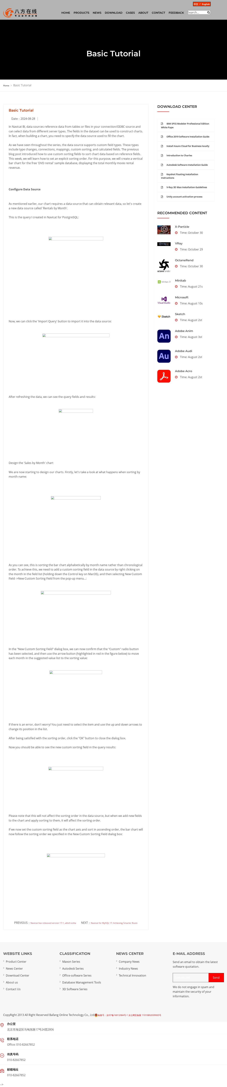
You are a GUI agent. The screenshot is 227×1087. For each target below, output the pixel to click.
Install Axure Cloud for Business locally (188, 146)
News (97, 12)
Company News (129, 962)
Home (6, 85)
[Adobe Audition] (164, 356)
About (143, 12)
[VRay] (164, 244)
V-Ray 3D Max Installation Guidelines (187, 187)
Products (81, 12)
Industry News (128, 968)
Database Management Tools (81, 982)
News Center (14, 968)
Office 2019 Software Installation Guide (188, 136)
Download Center (17, 975)
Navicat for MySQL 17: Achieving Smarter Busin (114, 922)
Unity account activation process (184, 196)
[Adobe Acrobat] (164, 376)
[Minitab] (164, 281)
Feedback (176, 12)
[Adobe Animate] (164, 336)
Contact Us (13, 989)
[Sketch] (164, 316)
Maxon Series (71, 962)
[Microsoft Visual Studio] (164, 300)
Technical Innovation (132, 975)
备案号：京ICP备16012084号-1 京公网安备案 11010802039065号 (129, 1015)
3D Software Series (74, 989)
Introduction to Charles (179, 155)
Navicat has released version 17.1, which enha (53, 922)
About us (12, 982)
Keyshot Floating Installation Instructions (179, 176)
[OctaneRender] (164, 265)
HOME (65, 12)
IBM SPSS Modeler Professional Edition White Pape (185, 125)
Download (113, 12)
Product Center (16, 962)
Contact (158, 12)
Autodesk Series (73, 968)
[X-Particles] (164, 229)
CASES (130, 12)
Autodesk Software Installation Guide (187, 164)
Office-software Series (77, 975)
